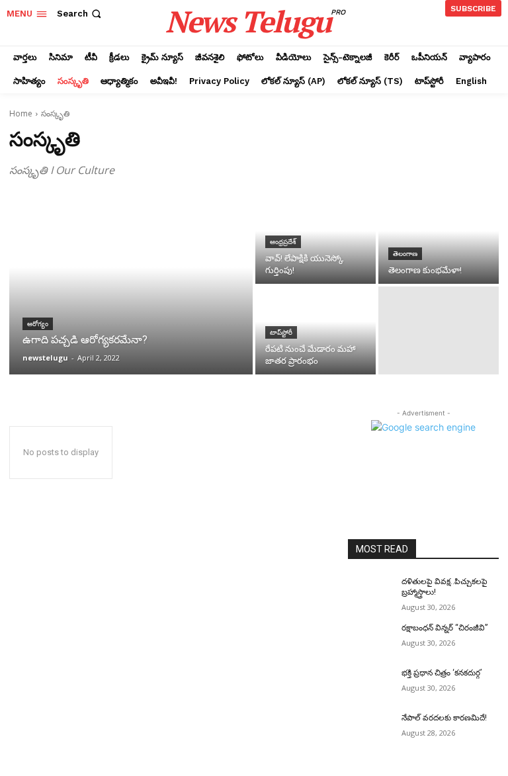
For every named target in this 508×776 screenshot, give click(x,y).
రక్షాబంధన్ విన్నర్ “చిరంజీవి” (444, 627)
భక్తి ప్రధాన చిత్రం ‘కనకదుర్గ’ (442, 672)
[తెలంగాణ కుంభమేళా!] (438, 240)
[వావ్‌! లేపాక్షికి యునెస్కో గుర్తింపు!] (315, 240)
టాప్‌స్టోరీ (281, 332)
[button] (80, 13)
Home (20, 113)
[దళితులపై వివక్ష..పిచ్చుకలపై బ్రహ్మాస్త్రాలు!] (370, 592)
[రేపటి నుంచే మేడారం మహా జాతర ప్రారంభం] (315, 330)
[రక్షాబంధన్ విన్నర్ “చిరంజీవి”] (370, 638)
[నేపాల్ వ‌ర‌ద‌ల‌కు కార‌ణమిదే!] (370, 728)
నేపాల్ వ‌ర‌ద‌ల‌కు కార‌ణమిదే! (444, 717)
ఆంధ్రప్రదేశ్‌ (283, 241)
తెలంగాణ (405, 253)
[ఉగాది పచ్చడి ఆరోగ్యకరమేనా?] (131, 285)
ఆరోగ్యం (37, 323)
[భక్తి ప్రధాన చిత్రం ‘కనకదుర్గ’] (370, 683)
